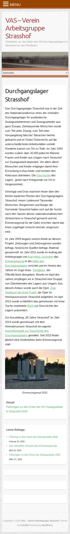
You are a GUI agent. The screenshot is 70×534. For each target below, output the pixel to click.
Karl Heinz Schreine (40, 256)
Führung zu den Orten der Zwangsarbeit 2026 (33, 437)
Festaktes (39, 270)
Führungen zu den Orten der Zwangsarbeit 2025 (34, 454)
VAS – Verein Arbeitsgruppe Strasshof (25, 28)
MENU (15, 5)
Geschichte (43, 175)
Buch (30, 305)
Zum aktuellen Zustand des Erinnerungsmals (33, 445)
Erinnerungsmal (14, 261)
